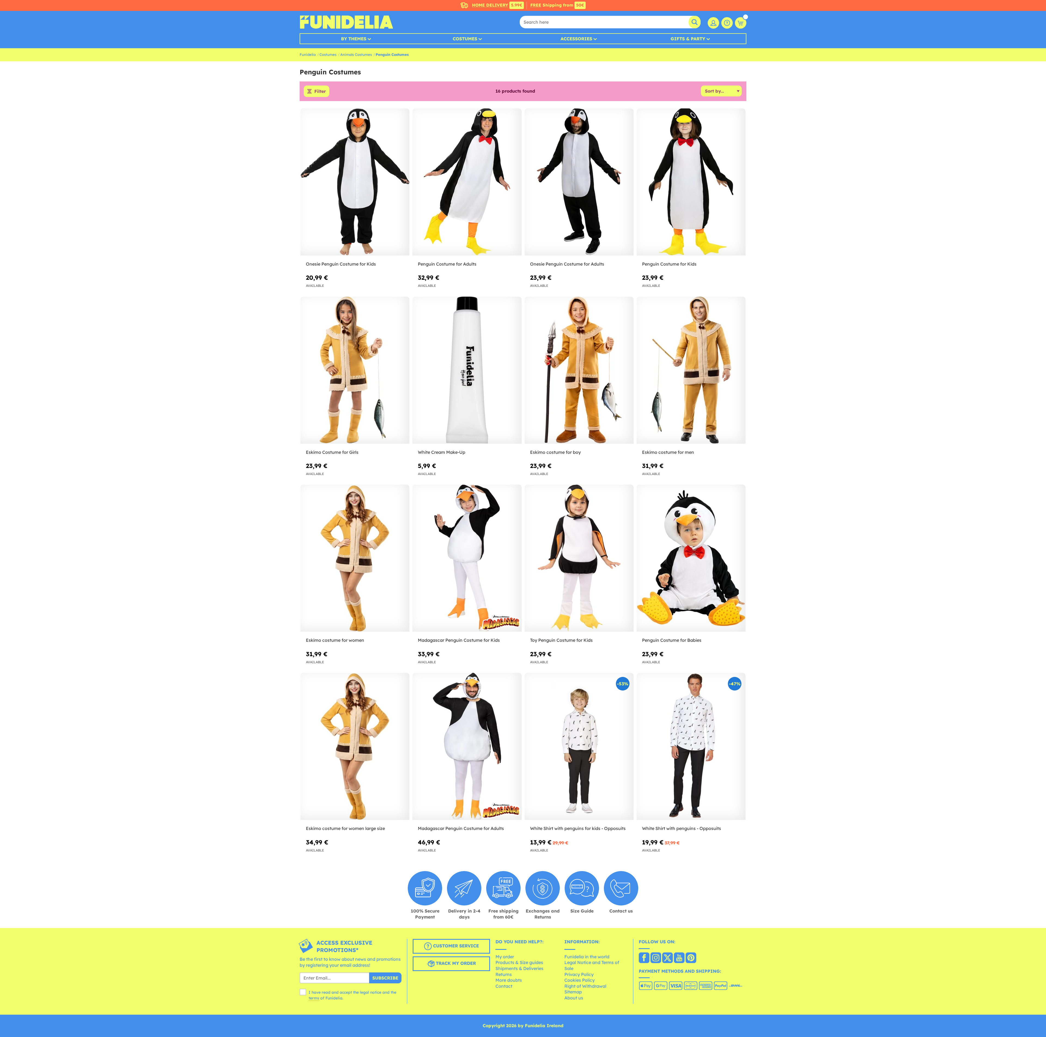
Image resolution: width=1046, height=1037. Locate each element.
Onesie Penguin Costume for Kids (341, 264)
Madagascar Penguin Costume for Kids (459, 640)
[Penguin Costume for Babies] (691, 558)
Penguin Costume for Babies (671, 640)
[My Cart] (740, 23)
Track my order (455, 963)
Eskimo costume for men (668, 452)
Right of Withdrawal (585, 986)
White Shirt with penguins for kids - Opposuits (578, 828)
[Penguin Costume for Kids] (691, 182)
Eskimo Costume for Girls (332, 452)
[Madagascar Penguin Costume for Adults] (466, 746)
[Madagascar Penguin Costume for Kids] (466, 558)
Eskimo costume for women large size (345, 828)
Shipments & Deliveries (519, 968)
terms (314, 998)
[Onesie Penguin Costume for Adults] (579, 182)
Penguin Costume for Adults (447, 264)
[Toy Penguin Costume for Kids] (579, 558)
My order (504, 956)
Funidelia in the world (586, 956)
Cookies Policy (579, 980)
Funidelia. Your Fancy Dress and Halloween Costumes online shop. (346, 22)
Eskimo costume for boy (555, 452)
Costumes (465, 39)
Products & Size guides (519, 962)
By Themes (353, 39)
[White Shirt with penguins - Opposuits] (691, 746)
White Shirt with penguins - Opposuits (681, 828)
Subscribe (385, 978)
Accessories (576, 39)
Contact (503, 986)
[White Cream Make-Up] (466, 370)
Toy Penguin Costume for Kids (561, 640)
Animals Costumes (356, 54)
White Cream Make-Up (441, 452)
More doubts (508, 980)
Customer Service (455, 946)
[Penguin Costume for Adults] (466, 182)
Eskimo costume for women (335, 640)
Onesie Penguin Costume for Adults (567, 264)
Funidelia (308, 54)
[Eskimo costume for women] (354, 558)
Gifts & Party (688, 39)
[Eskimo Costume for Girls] (354, 370)
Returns (503, 974)
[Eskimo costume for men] (691, 370)
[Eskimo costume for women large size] (354, 746)
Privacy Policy (579, 974)
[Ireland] (644, 958)
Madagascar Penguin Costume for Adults (461, 828)
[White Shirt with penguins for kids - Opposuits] (579, 746)
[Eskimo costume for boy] (579, 370)
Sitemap (573, 992)
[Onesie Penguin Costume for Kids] (354, 182)
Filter (320, 91)
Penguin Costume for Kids (669, 264)
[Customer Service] (727, 23)
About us (573, 997)
